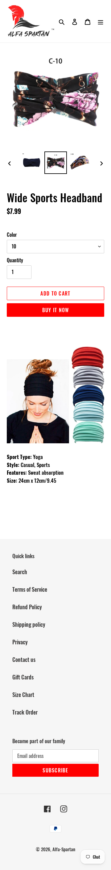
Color (12, 234)
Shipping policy (28, 624)
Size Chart (23, 695)
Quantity (15, 260)
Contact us (23, 659)
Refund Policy (27, 607)
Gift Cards (23, 677)
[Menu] (100, 21)
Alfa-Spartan (63, 849)
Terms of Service (29, 589)
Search (19, 572)
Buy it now (55, 310)
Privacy (20, 642)
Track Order (25, 712)
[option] (31, 162)
